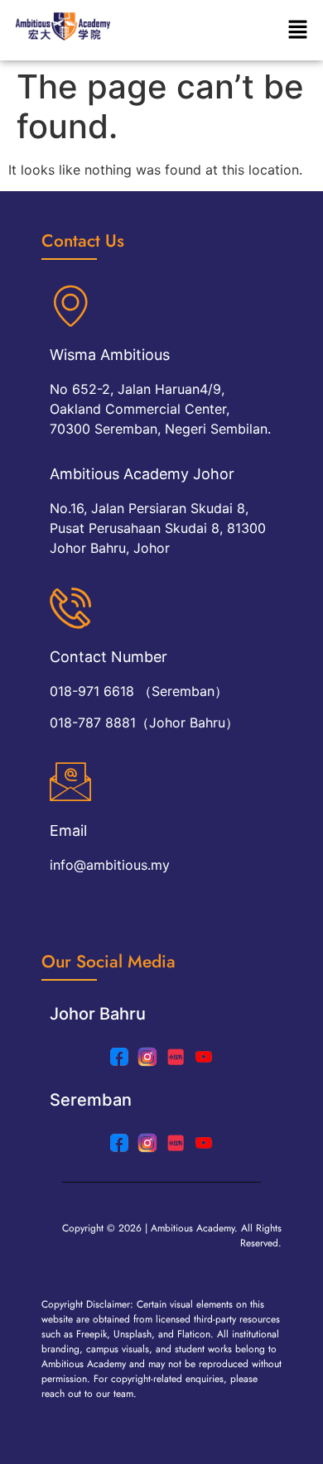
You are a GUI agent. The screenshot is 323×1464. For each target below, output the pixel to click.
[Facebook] (119, 1143)
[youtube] (204, 1057)
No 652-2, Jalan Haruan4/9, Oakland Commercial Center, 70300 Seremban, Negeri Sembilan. (160, 409)
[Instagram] (147, 1057)
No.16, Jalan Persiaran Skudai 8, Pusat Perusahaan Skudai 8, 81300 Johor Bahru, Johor (158, 528)
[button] (298, 30)
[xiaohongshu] (176, 1057)
